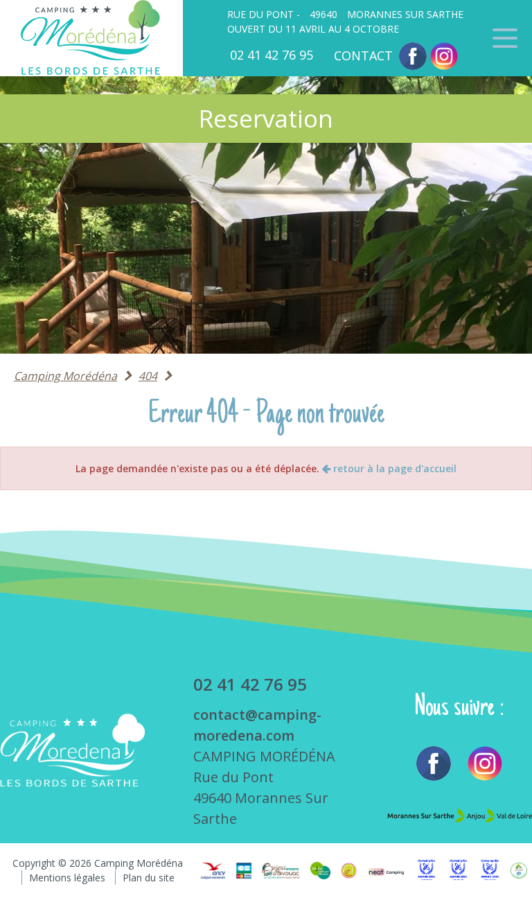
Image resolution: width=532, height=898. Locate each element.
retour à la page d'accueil (393, 468)
